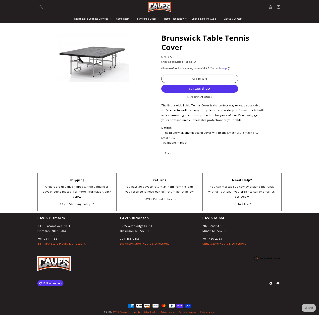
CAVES (115, 312)
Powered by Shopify (130, 312)
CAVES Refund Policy (158, 199)
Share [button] (168, 153)
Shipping (166, 61)
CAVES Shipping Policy (75, 204)
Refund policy (151, 312)
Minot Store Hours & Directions (224, 243)
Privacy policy (168, 312)
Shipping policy (207, 312)
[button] (41, 7)
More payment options (199, 96)
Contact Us (240, 204)
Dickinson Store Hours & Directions (144, 243)
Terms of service (187, 312)
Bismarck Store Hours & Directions (61, 243)
